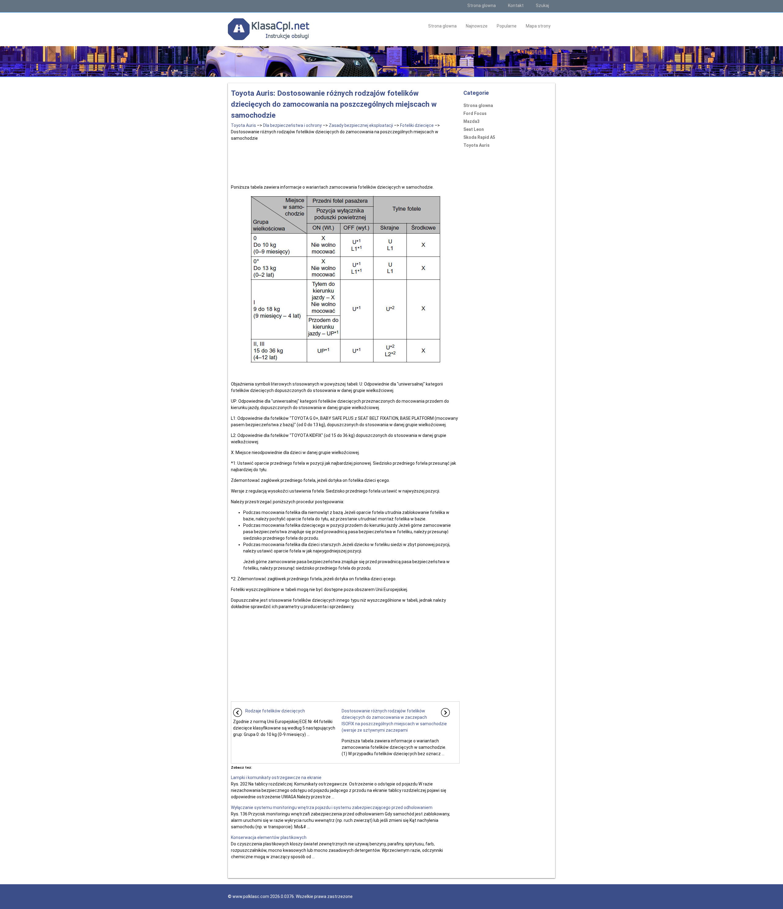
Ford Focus (475, 113)
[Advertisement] (345, 161)
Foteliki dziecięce (417, 125)
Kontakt (516, 5)
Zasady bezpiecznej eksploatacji (361, 125)
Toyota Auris (243, 125)
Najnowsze (477, 26)
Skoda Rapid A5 (479, 137)
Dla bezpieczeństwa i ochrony (292, 125)
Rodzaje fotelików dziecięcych (275, 710)
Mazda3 (471, 121)
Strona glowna (481, 5)
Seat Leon (473, 129)
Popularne (507, 26)
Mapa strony (538, 26)
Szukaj (542, 5)
